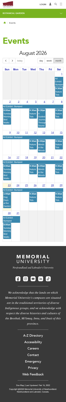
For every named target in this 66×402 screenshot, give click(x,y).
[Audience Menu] (50, 4)
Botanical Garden (14, 13)
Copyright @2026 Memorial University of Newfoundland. (33, 389)
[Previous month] (6, 60)
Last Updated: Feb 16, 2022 (38, 385)
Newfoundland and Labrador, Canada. (33, 391)
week (49, 60)
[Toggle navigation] (61, 4)
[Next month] (12, 60)
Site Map (20, 385)
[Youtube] (33, 278)
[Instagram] (25, 278)
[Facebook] (17, 278)
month (58, 60)
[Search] (56, 4)
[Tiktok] (48, 278)
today (20, 60)
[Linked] (40, 278)
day (41, 60)
